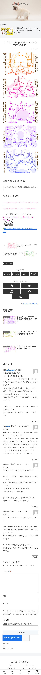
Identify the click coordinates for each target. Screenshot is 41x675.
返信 (35, 421)
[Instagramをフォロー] (11, 291)
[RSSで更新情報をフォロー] (20, 296)
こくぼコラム (8, 263)
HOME (11, 665)
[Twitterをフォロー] (29, 285)
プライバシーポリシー (30, 668)
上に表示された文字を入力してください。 (18, 624)
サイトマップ (30, 665)
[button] (37, 368)
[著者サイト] (11, 285)
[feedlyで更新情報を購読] (29, 291)
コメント (7, 571)
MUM (8, 426)
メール (5, 603)
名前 (4, 596)
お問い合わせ (11, 668)
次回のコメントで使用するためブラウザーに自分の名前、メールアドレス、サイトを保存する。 (20, 614)
